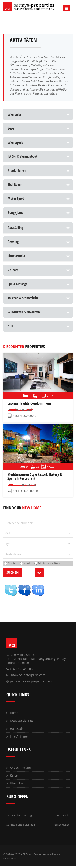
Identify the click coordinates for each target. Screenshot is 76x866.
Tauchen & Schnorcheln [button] (23, 298)
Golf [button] (10, 326)
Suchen (12, 572)
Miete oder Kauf (49, 563)
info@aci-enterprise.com (27, 675)
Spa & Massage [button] (17, 284)
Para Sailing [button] (15, 227)
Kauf (26, 563)
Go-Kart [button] (13, 270)
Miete (11, 563)
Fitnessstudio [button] (16, 256)
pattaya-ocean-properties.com (31, 681)
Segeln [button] (12, 128)
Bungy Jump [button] (15, 212)
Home (14, 713)
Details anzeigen (37, 376)
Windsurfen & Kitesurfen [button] (24, 312)
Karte (14, 775)
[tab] (38, 114)
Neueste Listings (21, 721)
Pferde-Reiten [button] (17, 170)
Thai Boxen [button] (15, 184)
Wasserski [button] (14, 114)
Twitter (10, 590)
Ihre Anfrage (19, 736)
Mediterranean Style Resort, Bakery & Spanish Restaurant (34, 476)
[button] (38, 533)
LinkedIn (38, 590)
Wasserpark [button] (15, 142)
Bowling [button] (13, 241)
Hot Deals (16, 729)
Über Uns (16, 783)
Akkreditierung (20, 768)
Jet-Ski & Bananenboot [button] (22, 156)
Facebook (24, 590)
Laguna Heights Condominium (29, 403)
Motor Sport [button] (16, 198)
